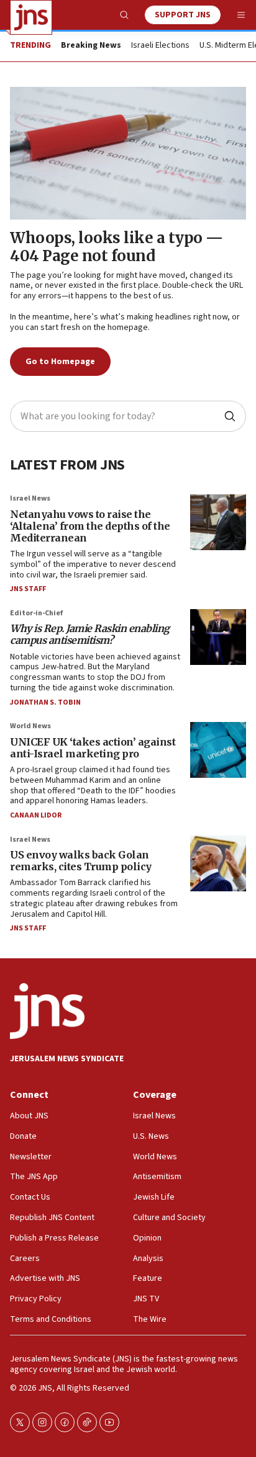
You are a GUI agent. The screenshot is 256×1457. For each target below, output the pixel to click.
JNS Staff (28, 589)
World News (30, 726)
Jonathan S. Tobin (45, 702)
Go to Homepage (60, 361)
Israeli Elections (160, 45)
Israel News (30, 498)
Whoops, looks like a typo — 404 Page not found (116, 246)
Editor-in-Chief (36, 613)
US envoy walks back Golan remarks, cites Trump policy (81, 861)
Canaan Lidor (36, 815)
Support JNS (183, 15)
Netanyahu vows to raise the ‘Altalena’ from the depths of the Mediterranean (90, 526)
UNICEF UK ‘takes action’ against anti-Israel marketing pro (92, 748)
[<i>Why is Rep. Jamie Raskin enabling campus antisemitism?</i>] (218, 637)
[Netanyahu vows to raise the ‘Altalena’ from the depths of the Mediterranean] (218, 522)
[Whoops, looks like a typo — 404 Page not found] (128, 153)
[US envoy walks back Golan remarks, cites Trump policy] (218, 863)
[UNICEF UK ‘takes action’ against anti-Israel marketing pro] (218, 750)
